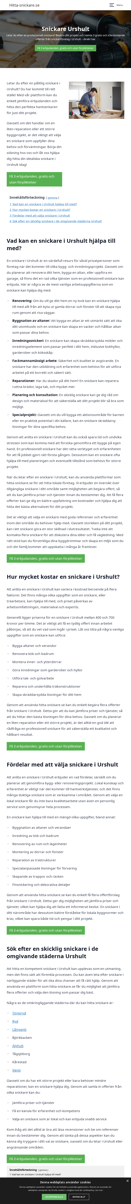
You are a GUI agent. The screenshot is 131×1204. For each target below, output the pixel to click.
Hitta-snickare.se (24, 5)
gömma (52, 197)
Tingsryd (19, 1013)
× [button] (127, 1181)
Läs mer (99, 1190)
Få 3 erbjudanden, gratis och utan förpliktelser (65, 48)
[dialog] (65, 1191)
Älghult (17, 1045)
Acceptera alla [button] (54, 1197)
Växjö (16, 1070)
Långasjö (19, 1029)
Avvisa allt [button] (79, 1197)
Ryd (15, 1021)
